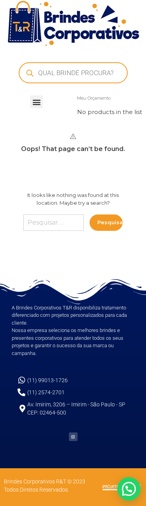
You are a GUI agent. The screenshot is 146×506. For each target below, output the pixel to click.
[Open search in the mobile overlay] (73, 72)
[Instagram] (73, 436)
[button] (36, 101)
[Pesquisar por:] (54, 225)
